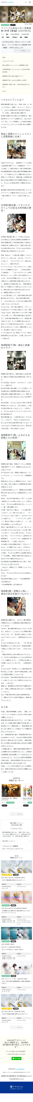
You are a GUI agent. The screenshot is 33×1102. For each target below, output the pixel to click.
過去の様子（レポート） (9, 841)
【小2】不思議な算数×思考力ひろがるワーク (15, 1014)
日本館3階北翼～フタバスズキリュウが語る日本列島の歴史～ (16, 71)
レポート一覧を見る (16, 814)
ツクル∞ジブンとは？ (8, 61)
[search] (26, 2)
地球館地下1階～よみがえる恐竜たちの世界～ (14, 80)
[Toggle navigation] (30, 2)
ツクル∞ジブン (16, 829)
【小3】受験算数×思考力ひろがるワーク (13, 880)
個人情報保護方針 (11, 1076)
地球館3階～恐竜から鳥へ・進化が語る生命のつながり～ (16, 86)
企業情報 (3, 1076)
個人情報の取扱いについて (24, 1076)
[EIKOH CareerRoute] (7, 2)
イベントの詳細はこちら (22, 50)
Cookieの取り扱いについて (16, 1078)
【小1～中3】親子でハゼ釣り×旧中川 (12, 949)
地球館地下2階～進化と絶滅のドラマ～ (13, 76)
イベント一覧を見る (16, 1027)
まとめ (4, 91)
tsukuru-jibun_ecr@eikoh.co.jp (15, 848)
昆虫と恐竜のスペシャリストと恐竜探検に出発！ (15, 65)
